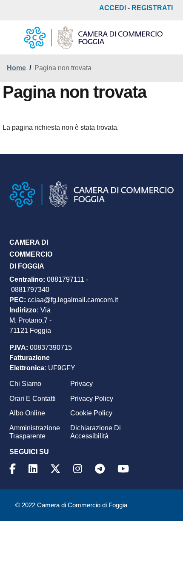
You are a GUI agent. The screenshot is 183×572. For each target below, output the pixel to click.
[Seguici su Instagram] (79, 469)
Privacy (81, 383)
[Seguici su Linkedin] (34, 469)
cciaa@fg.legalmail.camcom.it (73, 299)
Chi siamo (25, 383)
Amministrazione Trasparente (34, 432)
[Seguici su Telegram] (101, 469)
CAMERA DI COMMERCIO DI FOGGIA (30, 254)
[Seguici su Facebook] (13, 469)
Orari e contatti (32, 398)
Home (16, 68)
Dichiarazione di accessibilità (95, 432)
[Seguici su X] (56, 469)
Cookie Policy (91, 413)
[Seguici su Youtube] (124, 469)
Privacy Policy (91, 398)
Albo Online (27, 413)
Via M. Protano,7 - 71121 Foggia (30, 320)
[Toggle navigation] (13, 39)
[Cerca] (168, 37)
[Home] (93, 37)
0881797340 (30, 289)
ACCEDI (112, 7)
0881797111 (65, 279)
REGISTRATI (152, 7)
